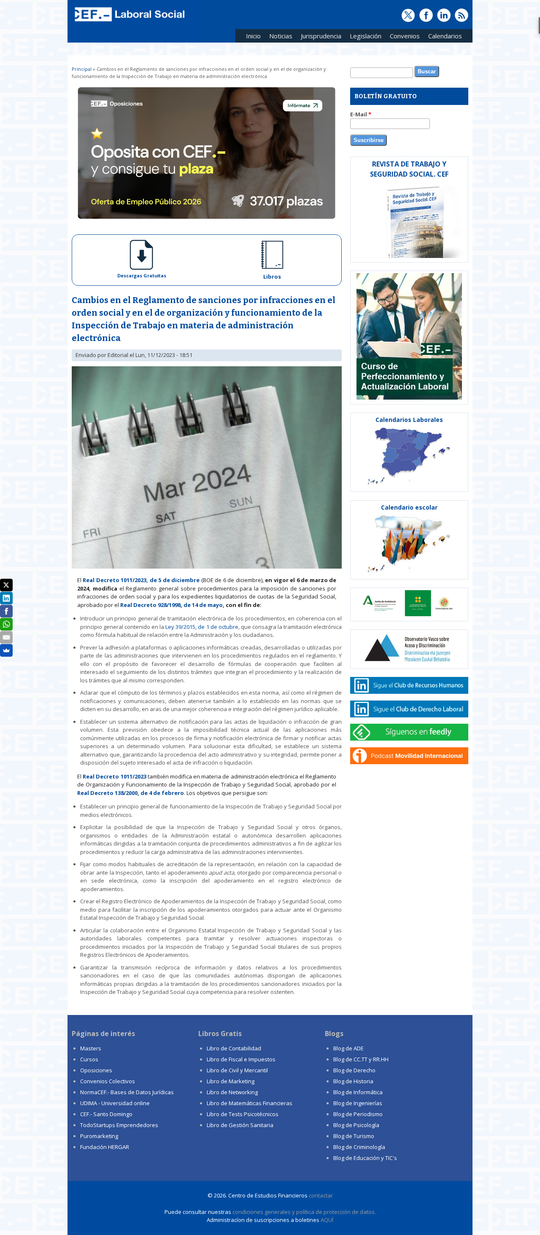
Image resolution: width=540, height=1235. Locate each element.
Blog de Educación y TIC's (365, 1158)
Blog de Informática (358, 1092)
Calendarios (443, 37)
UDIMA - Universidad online (115, 1103)
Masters (90, 1048)
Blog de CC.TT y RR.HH (361, 1059)
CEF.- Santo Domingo (106, 1114)
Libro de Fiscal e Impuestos (241, 1059)
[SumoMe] (6, 650)
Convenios (403, 37)
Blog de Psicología (356, 1125)
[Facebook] (6, 611)
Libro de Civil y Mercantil (237, 1070)
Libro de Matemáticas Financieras (249, 1103)
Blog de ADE (348, 1048)
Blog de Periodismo (358, 1114)
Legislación (363, 37)
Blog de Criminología (359, 1147)
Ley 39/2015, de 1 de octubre (201, 627)
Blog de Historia (353, 1081)
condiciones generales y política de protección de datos (303, 1212)
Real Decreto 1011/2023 (114, 776)
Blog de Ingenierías (357, 1103)
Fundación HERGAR (104, 1147)
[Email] (6, 637)
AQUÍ (327, 1220)
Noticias (280, 36)
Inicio (253, 36)
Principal (82, 69)
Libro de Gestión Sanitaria (240, 1125)
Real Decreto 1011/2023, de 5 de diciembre (141, 580)
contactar (321, 1195)
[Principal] (129, 22)
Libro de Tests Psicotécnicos (242, 1114)
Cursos (89, 1059)
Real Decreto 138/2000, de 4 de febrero (130, 793)
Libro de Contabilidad (234, 1048)
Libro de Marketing (230, 1081)
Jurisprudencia (319, 37)
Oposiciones (96, 1070)
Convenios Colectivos (107, 1081)
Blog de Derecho (354, 1070)
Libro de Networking (232, 1092)
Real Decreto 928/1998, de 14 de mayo (171, 605)
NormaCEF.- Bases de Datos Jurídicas (127, 1092)
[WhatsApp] (6, 624)
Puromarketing (99, 1136)
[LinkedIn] (6, 598)
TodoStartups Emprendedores (119, 1125)
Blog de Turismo (353, 1136)
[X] (6, 585)
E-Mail (360, 114)
